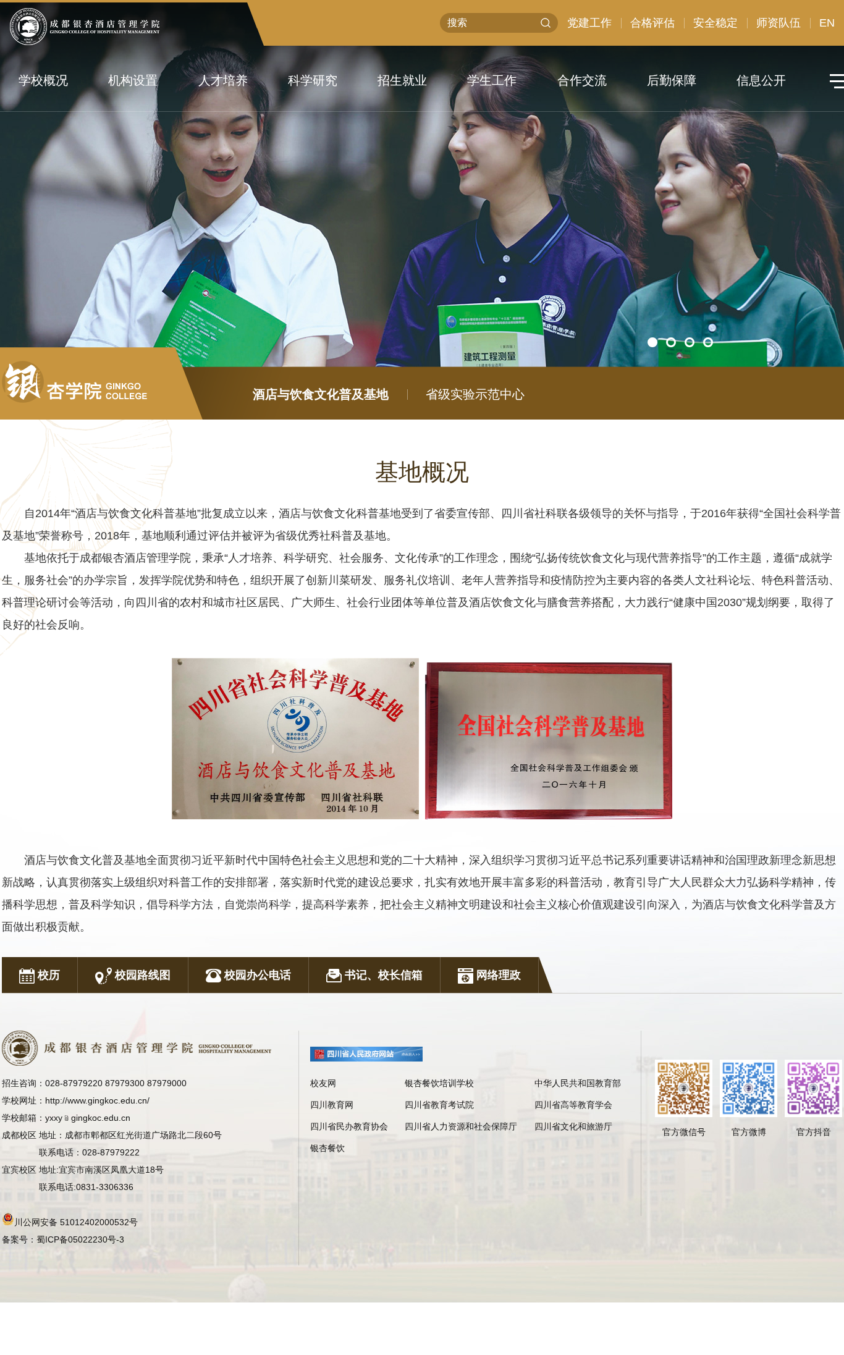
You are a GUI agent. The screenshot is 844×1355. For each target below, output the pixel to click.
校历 (47, 975)
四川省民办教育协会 (349, 1126)
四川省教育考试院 (439, 1105)
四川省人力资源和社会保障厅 (461, 1126)
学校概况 (43, 80)
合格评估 (652, 23)
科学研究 (312, 80)
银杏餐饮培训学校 (439, 1083)
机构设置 (133, 80)
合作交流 (582, 80)
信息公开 (761, 80)
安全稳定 (715, 23)
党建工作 (589, 23)
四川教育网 (331, 1105)
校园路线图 (141, 975)
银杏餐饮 (327, 1148)
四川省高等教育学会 (573, 1105)
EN (827, 23)
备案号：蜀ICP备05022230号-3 (63, 1239)
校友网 (323, 1083)
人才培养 (223, 80)
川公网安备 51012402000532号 (76, 1222)
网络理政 (497, 975)
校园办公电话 (256, 975)
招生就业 (402, 80)
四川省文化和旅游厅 (573, 1126)
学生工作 (492, 80)
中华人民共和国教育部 (577, 1083)
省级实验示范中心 (475, 394)
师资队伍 (778, 23)
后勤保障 (671, 80)
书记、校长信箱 (382, 975)
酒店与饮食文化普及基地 (321, 394)
